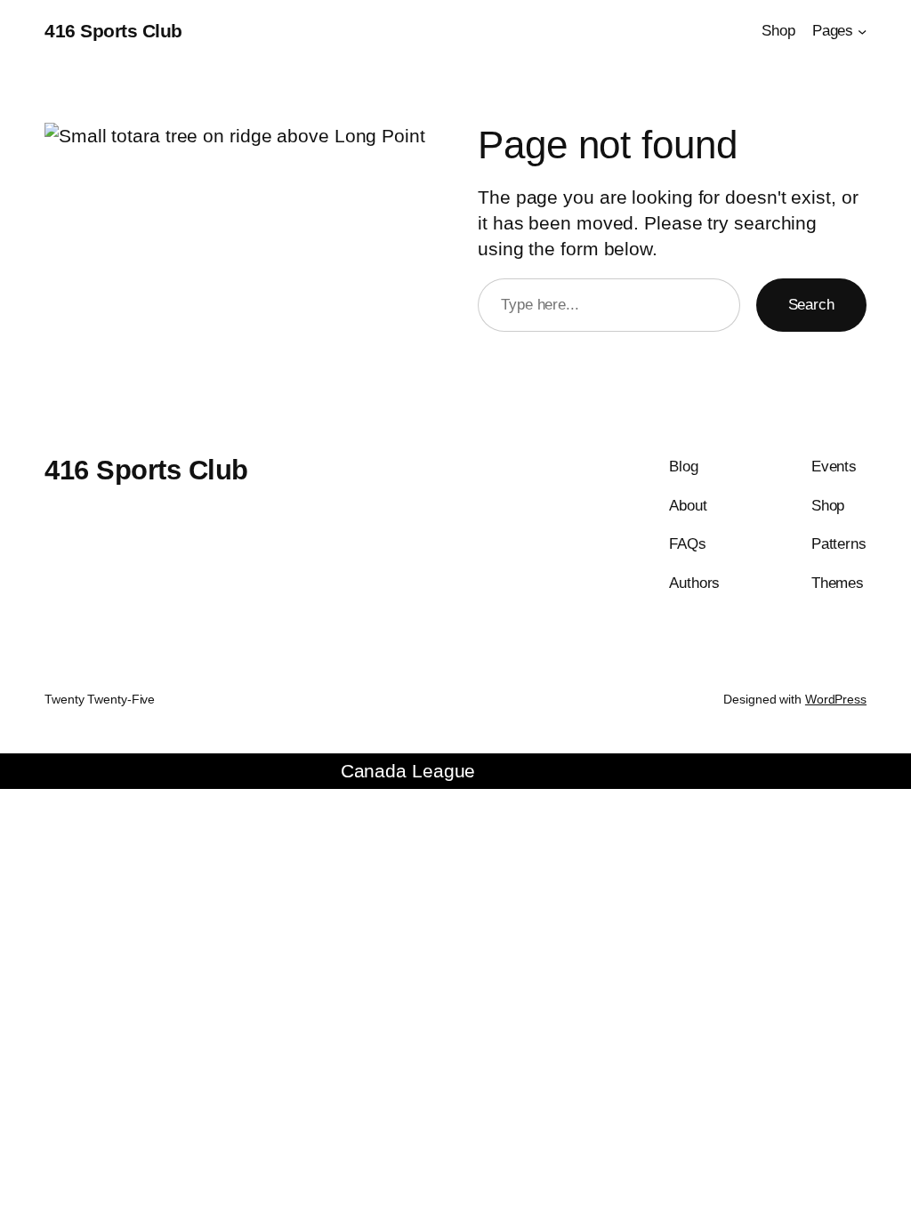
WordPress (836, 699)
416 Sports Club (113, 30)
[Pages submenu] (862, 30)
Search (811, 304)
